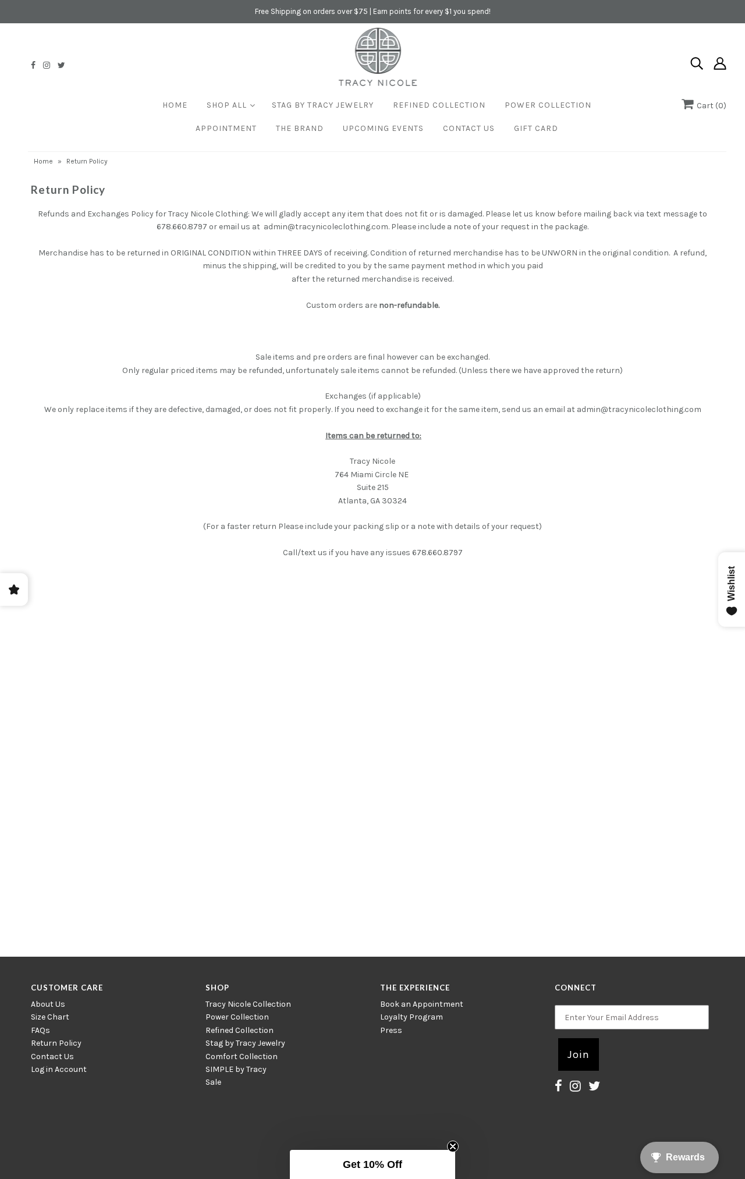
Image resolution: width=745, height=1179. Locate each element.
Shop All (227, 105)
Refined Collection (439, 105)
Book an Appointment (421, 1004)
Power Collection (548, 105)
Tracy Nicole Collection (248, 1004)
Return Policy (56, 1043)
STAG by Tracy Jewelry (323, 105)
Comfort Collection (241, 1056)
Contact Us (469, 128)
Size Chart (50, 1017)
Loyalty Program (411, 1017)
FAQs (40, 1030)
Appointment (226, 128)
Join (578, 1054)
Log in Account (59, 1069)
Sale (213, 1082)
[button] (372, 1164)
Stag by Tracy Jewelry (245, 1043)
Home (174, 105)
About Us (48, 1004)
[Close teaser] (452, 1146)
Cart (709, 106)
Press (391, 1030)
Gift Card (536, 128)
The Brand (300, 128)
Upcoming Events (383, 128)
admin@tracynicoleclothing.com (326, 227)
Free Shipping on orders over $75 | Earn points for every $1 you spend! (373, 11)
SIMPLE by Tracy (236, 1069)
